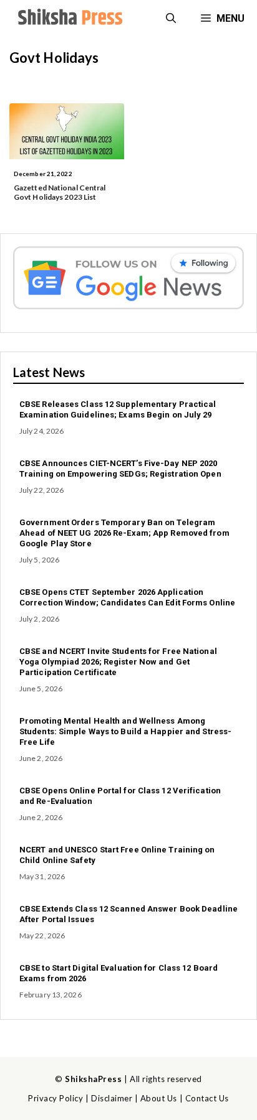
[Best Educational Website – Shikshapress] (68, 18)
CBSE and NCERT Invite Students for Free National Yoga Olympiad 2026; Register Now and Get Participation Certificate (118, 661)
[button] (170, 18)
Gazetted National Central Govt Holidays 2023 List (60, 192)
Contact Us (207, 1098)
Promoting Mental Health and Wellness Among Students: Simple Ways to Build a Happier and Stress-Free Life (125, 731)
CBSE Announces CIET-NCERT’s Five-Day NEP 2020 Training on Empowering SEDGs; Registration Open (120, 468)
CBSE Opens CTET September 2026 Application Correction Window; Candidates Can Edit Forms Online (127, 597)
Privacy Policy (55, 1098)
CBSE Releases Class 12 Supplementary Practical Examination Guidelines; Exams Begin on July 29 (117, 409)
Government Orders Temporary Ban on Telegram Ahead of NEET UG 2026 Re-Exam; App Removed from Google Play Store (124, 533)
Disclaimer (111, 1098)
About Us (158, 1098)
